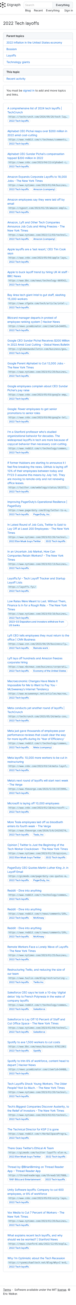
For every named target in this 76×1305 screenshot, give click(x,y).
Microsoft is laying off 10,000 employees (33, 803)
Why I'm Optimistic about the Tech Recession (36, 1258)
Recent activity (16, 78)
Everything (53, 10)
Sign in (68, 10)
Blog (28, 10)
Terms (7, 1289)
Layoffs (11, 55)
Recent (38, 10)
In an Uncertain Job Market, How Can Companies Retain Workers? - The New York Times (35, 555)
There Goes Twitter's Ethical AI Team (30, 1148)
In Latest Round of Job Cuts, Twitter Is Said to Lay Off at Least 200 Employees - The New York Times (38, 528)
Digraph (14, 5)
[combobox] (38, 5)
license (61, 1289)
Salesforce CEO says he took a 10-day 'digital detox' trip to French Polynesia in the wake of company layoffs (36, 996)
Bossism (11, 49)
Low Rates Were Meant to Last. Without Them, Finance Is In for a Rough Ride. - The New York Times (37, 605)
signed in (28, 90)
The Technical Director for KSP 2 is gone (33, 1129)
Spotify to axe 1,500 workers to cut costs (33, 1042)
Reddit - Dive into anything (24, 890)
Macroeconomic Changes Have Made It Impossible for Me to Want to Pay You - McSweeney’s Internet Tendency (32, 685)
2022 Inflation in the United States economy (34, 42)
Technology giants (18, 62)
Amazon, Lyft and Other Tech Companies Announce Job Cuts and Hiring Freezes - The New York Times (36, 226)
